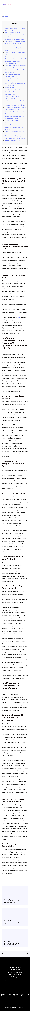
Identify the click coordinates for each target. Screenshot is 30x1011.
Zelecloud (14, 1007)
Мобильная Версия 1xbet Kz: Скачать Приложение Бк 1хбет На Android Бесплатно (14, 35)
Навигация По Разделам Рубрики (15, 105)
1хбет (18, 317)
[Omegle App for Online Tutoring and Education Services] (15, 895)
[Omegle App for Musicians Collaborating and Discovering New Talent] (15, 917)
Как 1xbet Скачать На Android (13, 90)
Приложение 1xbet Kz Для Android (15, 59)
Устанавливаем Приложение (13, 57)
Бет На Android (9, 92)
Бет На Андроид (10, 88)
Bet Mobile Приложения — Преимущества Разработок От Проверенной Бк (13, 96)
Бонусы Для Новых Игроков (13, 140)
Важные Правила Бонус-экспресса (15, 125)
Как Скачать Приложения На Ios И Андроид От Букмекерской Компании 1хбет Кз (15, 43)
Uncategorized (5, 16)
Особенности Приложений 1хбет (14, 39)
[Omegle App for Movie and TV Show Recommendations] (15, 938)
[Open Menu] (28, 4)
